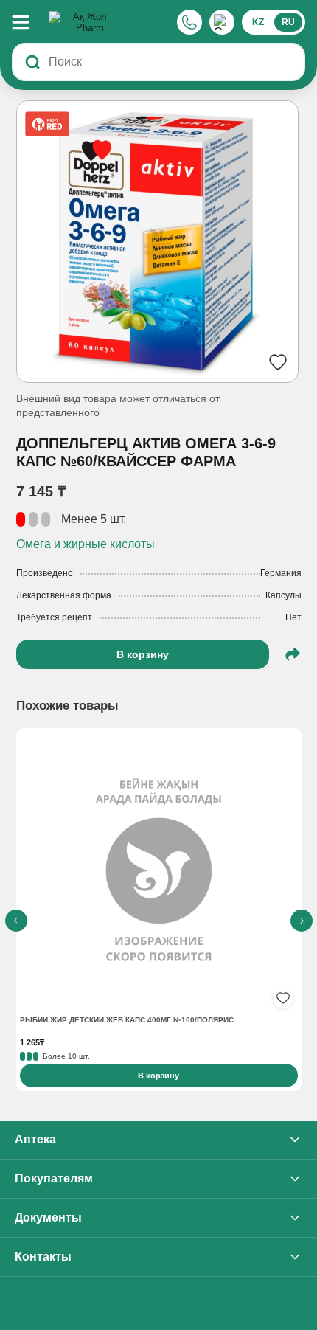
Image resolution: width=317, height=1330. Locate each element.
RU (288, 22)
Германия (281, 573)
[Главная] (84, 22)
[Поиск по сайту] (32, 62)
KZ (258, 22)
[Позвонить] (189, 22)
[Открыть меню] (28, 22)
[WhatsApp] (221, 22)
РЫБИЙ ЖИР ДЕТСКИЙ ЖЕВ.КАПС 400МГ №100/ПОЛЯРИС (127, 1020)
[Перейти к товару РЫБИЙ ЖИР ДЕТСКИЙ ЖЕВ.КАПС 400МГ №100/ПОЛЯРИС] (159, 872)
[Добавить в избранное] (283, 998)
